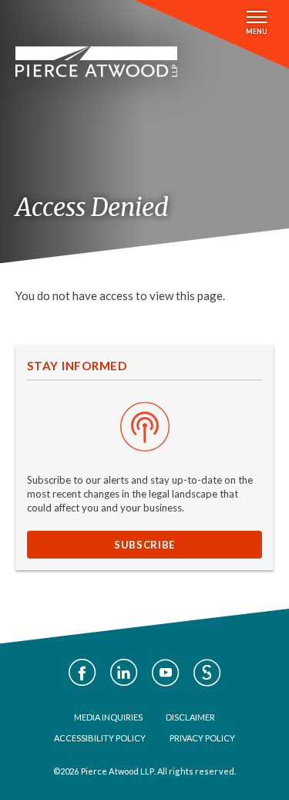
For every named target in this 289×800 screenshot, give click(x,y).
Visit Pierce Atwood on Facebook (82, 673)
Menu (256, 31)
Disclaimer (190, 717)
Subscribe (144, 544)
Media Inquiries (108, 717)
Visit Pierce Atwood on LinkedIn (124, 673)
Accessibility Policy (100, 738)
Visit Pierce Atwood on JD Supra (207, 673)
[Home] (96, 61)
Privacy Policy (202, 738)
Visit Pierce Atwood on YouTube (166, 673)
